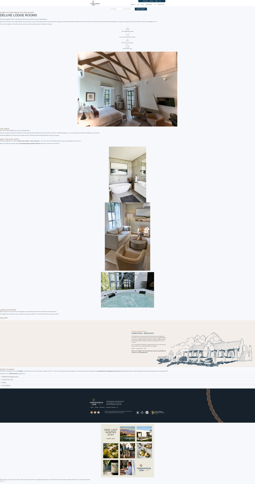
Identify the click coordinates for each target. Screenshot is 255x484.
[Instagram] (91, 412)
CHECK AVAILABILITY (141, 9)
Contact (151, 1)
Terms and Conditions (111, 407)
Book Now (145, 1)
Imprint (96, 407)
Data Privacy (102, 407)
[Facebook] (95, 412)
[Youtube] (98, 412)
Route (156, 1)
